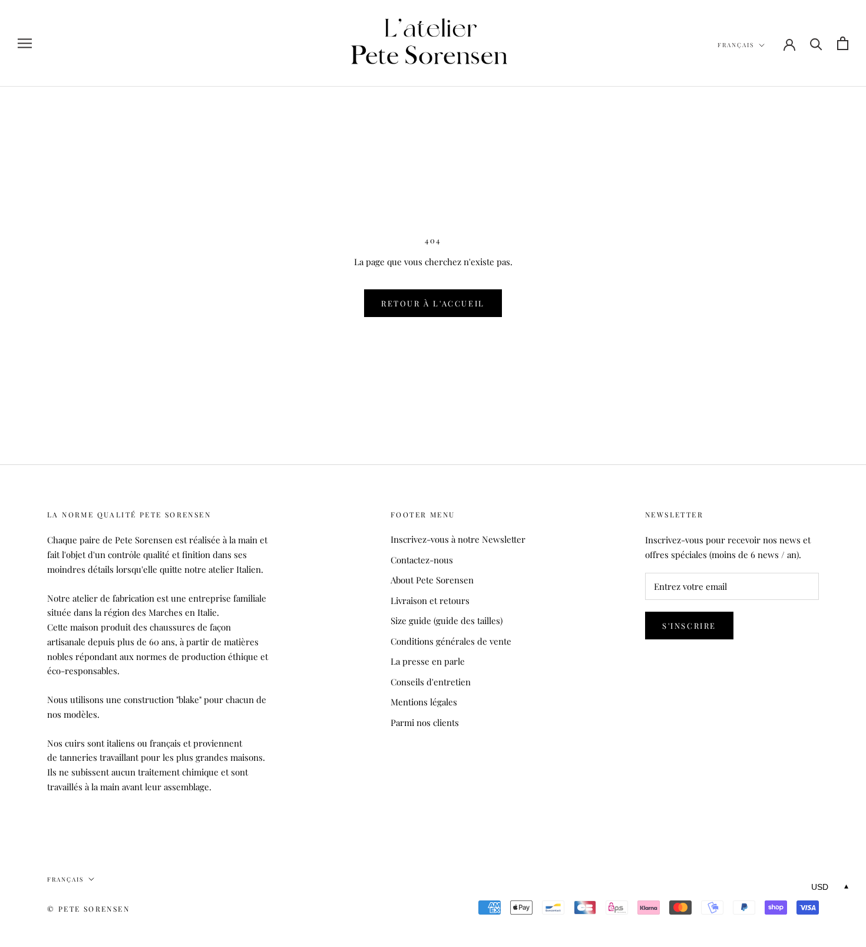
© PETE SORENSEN (88, 908)
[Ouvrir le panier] (842, 43)
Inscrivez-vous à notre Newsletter (458, 539)
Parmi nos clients (425, 722)
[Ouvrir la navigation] (25, 43)
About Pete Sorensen (432, 580)
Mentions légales (424, 702)
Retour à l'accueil (433, 303)
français (736, 45)
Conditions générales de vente (451, 641)
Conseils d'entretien (431, 682)
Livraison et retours (430, 600)
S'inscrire (689, 626)
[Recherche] (816, 43)
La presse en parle (428, 661)
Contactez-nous (422, 560)
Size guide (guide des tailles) (447, 620)
